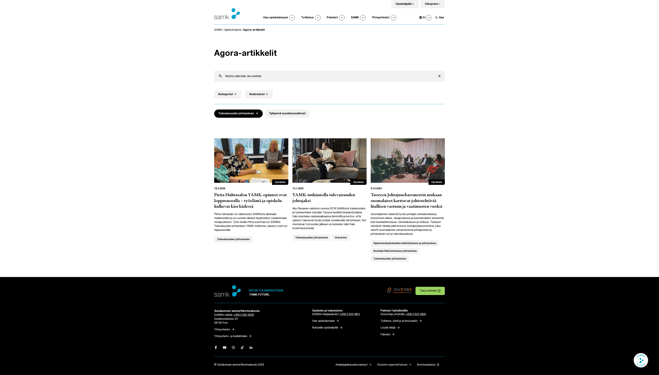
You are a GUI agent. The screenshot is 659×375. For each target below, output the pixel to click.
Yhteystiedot (380, 17)
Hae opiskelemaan (275, 17)
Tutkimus (307, 17)
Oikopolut (435, 5)
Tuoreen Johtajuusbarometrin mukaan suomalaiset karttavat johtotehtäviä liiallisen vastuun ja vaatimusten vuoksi (406, 201)
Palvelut (332, 17)
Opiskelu (280, 182)
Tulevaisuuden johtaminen (233, 239)
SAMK (355, 17)
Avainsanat (259, 94)
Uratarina (341, 237)
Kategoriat (227, 94)
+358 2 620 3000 (243, 315)
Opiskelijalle (407, 5)
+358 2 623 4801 (349, 314)
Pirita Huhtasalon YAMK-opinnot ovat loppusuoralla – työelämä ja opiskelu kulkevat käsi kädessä (250, 201)
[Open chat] (641, 362)
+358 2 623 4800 (415, 314)
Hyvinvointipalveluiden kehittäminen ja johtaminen (404, 243)
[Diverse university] (399, 291)
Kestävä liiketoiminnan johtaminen (395, 251)
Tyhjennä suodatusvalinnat (287, 113)
